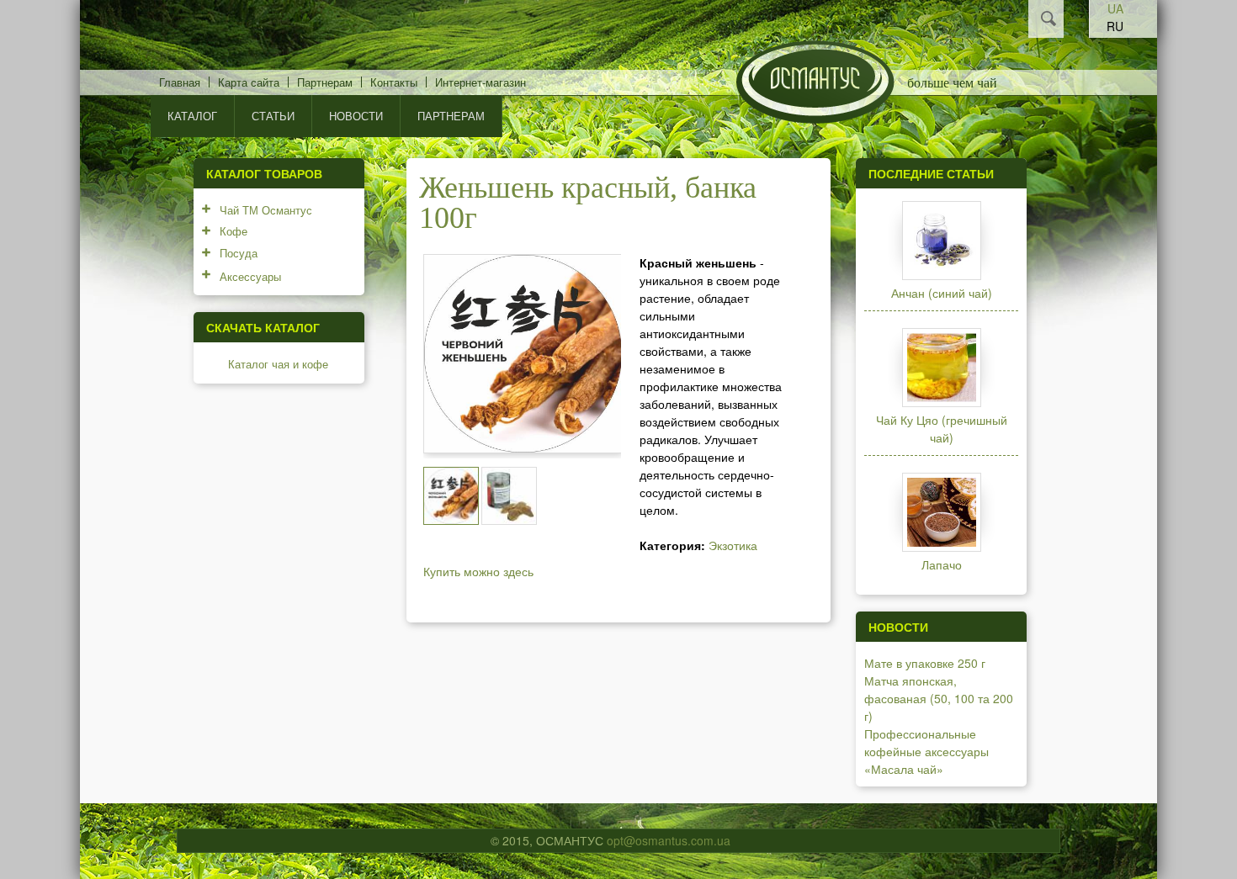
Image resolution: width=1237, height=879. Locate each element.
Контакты (393, 82)
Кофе (233, 231)
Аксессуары (250, 276)
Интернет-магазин (480, 82)
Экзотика (733, 545)
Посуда (238, 253)
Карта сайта (248, 82)
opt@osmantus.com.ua (668, 840)
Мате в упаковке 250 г (924, 662)
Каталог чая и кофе (278, 364)
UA (1115, 8)
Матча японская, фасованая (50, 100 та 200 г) (938, 698)
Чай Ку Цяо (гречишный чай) (941, 428)
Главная (179, 82)
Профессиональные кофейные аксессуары (926, 742)
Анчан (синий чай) (941, 292)
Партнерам (325, 82)
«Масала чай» (903, 768)
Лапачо (941, 564)
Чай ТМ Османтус (266, 210)
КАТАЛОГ (192, 116)
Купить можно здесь (478, 571)
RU (1115, 26)
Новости (356, 116)
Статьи (273, 116)
